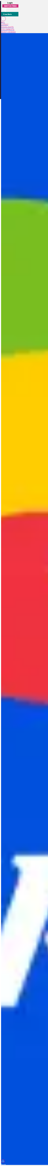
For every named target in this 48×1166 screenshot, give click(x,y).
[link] (9, 22)
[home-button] (3, 10)
